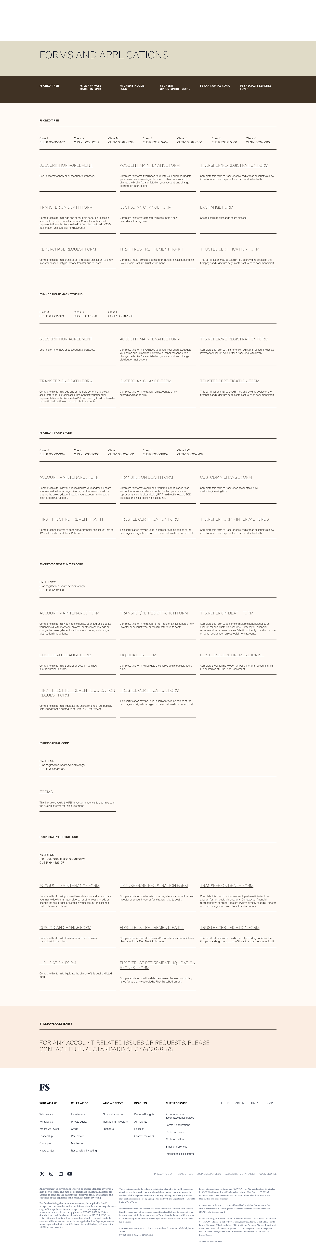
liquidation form (58, 962)
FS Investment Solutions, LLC (212, 1205)
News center (47, 1150)
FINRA (145, 1235)
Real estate (77, 1136)
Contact (256, 1103)
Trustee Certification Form (229, 249)
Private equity (79, 1121)
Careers (240, 1103)
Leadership (46, 1136)
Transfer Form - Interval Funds (234, 519)
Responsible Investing (84, 1150)
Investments (78, 1114)
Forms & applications (178, 1125)
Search (271, 1103)
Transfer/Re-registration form (234, 165)
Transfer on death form (66, 207)
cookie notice (267, 1173)
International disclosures (180, 1153)
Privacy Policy (163, 1173)
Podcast (139, 1128)
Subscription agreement (66, 165)
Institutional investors (115, 1121)
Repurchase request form (68, 249)
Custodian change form (145, 207)
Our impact (46, 1143)
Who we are (46, 1114)
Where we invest (49, 1128)
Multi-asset (77, 1143)
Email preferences (176, 1146)
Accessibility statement (240, 1173)
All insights (140, 1121)
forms (46, 791)
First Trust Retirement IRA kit (152, 249)
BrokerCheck (205, 1235)
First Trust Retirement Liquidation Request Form (77, 693)
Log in (225, 1103)
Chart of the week (144, 1136)
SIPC (151, 1235)
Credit (74, 1128)
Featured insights (144, 1114)
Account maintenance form (150, 165)
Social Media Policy (209, 1173)
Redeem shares (175, 1132)
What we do (46, 1121)
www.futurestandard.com (53, 1212)
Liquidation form (138, 655)
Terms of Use (184, 1173)
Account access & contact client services (180, 1116)
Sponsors (108, 1128)
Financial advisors (113, 1114)
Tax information (175, 1139)
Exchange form (216, 207)
